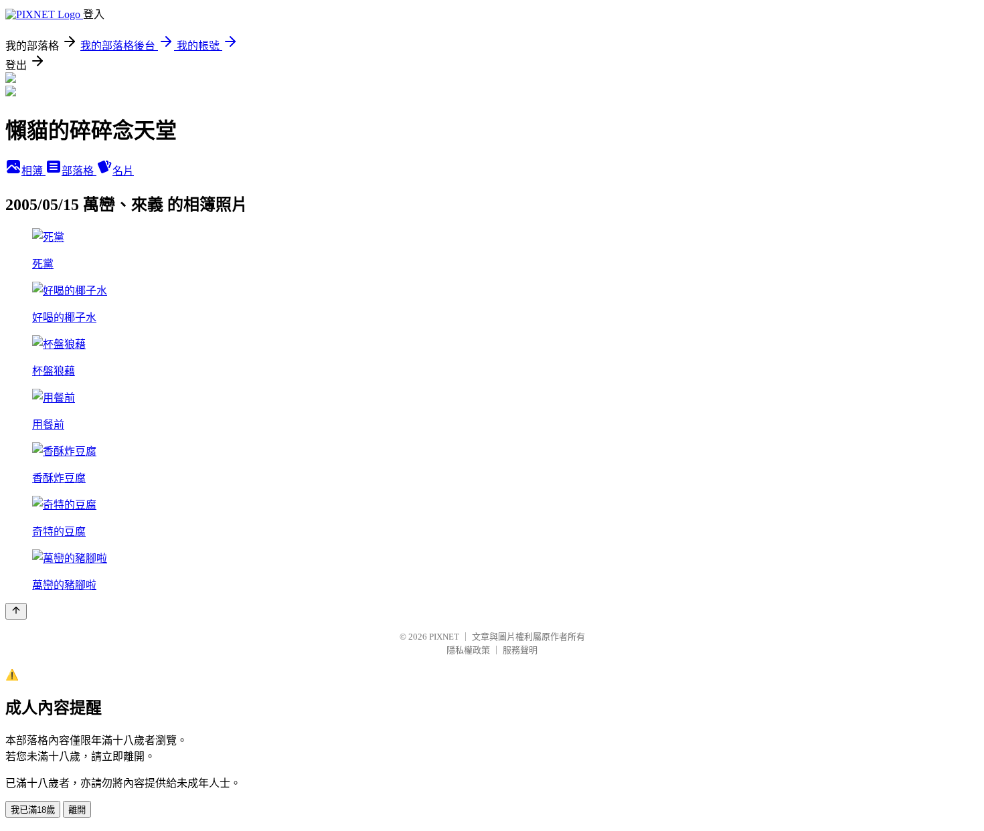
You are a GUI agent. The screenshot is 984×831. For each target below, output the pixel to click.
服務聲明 (520, 650)
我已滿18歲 (33, 810)
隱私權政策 (468, 650)
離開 (77, 810)
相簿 (33, 171)
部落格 (79, 171)
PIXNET (444, 637)
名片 (123, 171)
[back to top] (16, 611)
